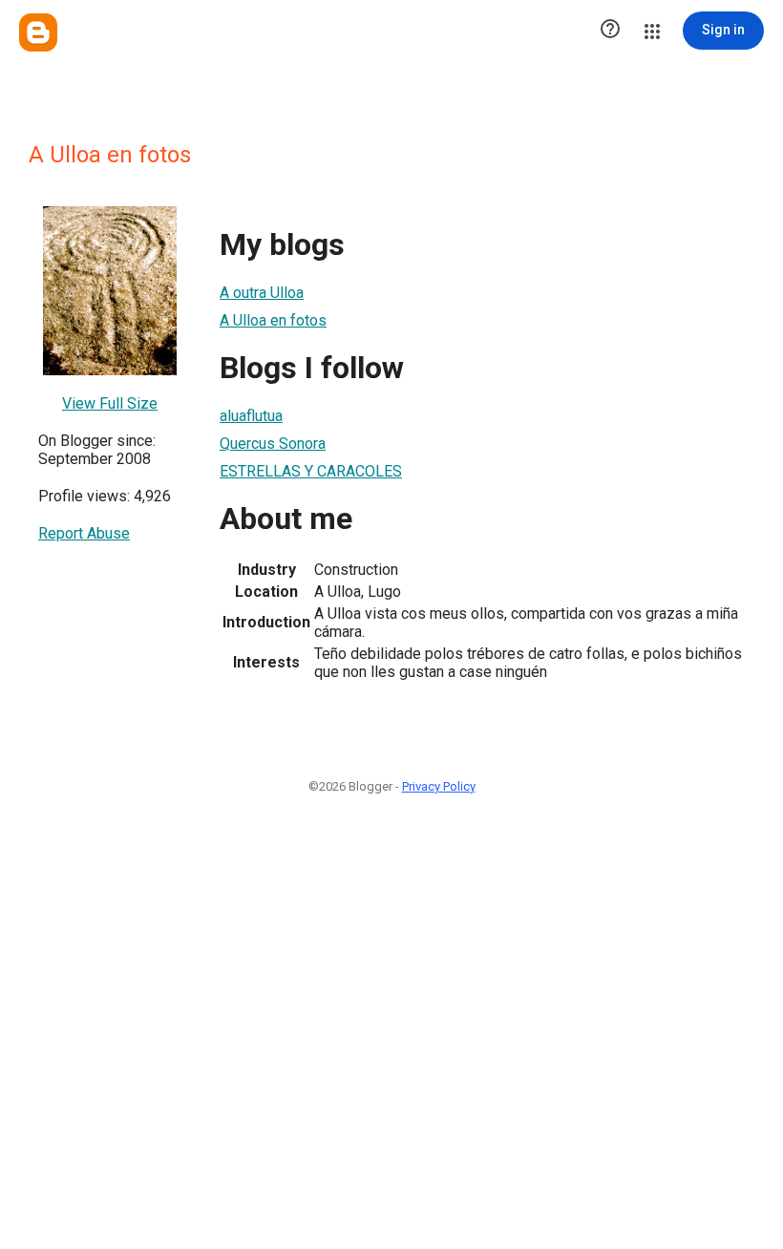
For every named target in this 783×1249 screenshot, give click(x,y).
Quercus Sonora (273, 443)
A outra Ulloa (262, 293)
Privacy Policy (439, 786)
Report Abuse (84, 533)
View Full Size (110, 403)
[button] (610, 30)
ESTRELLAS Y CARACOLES (311, 471)
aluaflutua (251, 416)
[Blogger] (38, 32)
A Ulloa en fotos (273, 320)
